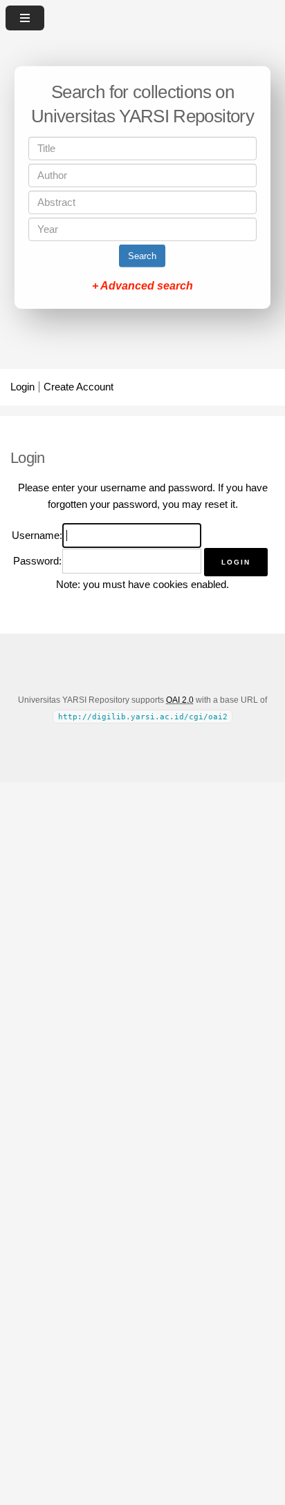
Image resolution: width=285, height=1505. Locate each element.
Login (22, 386)
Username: (37, 535)
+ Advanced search (142, 286)
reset (216, 504)
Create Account (78, 386)
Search (142, 256)
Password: (37, 561)
